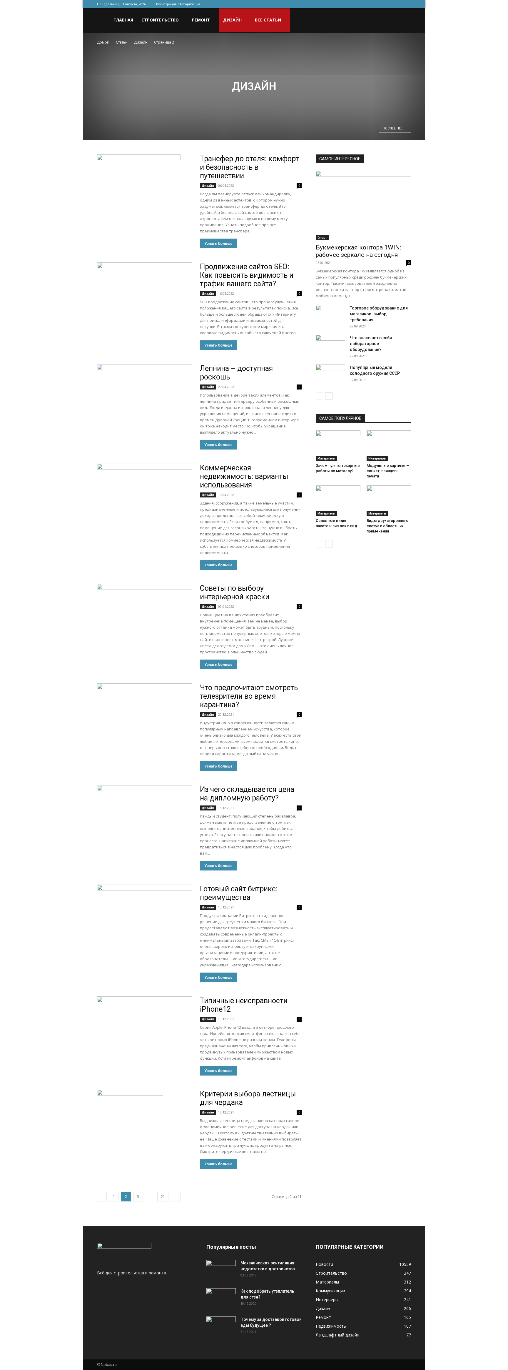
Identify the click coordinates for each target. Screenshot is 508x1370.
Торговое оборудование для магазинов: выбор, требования (379, 314)
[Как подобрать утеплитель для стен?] (221, 1298)
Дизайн (232, 20)
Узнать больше (218, 243)
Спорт (322, 237)
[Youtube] (406, 4)
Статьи (122, 42)
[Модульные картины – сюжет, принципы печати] (389, 445)
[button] (404, 20)
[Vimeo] (387, 4)
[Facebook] (367, 4)
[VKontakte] (396, 4)
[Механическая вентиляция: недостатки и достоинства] (221, 1269)
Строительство (160, 20)
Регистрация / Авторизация (178, 4)
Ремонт (201, 20)
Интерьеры (377, 458)
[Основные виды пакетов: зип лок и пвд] (338, 500)
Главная (123, 20)
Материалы (326, 458)
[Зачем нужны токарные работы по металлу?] (338, 445)
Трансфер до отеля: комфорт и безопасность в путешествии (249, 167)
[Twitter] (377, 4)
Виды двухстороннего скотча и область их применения (387, 525)
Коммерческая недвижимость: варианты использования (244, 476)
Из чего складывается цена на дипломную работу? (247, 793)
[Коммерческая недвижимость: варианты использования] (144, 498)
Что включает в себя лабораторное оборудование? (371, 343)
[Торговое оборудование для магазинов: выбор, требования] (330, 315)
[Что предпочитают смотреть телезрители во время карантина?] (144, 718)
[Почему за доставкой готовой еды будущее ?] (221, 1326)
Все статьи (268, 20)
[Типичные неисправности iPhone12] (144, 1031)
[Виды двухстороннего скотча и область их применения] (389, 500)
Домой (103, 42)
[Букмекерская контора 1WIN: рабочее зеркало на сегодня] (363, 205)
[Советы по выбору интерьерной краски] (144, 618)
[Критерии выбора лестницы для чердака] (130, 1123)
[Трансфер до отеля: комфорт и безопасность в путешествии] (139, 180)
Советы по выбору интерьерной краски (234, 592)
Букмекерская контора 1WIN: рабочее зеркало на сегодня (358, 251)
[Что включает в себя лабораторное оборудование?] (330, 345)
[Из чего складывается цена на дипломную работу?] (144, 819)
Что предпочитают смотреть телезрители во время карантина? (249, 696)
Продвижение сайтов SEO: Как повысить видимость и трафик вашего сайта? (246, 275)
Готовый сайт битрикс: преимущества (239, 893)
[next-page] (176, 1196)
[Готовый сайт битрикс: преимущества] (144, 919)
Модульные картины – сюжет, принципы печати (388, 470)
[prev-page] (102, 1196)
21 (163, 1196)
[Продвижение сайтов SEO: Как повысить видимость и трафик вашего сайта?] (144, 297)
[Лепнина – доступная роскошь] (144, 398)
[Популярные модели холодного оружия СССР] (330, 374)
